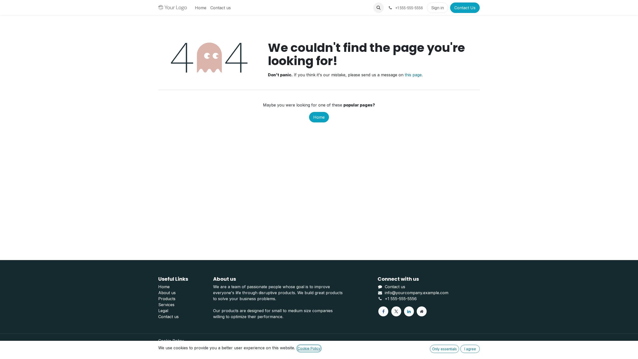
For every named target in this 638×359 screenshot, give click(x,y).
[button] (378, 7)
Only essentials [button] (444, 349)
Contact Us (465, 7)
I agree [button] (470, 349)
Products (166, 298)
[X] (396, 311)
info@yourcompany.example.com (416, 292)
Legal (163, 310)
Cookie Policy (309, 348)
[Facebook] (383, 311)
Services (166, 304)
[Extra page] (422, 311)
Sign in (437, 7)
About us (167, 292)
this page (413, 74)
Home (319, 117)
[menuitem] (200, 8)
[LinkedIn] (409, 311)
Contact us (168, 316)
